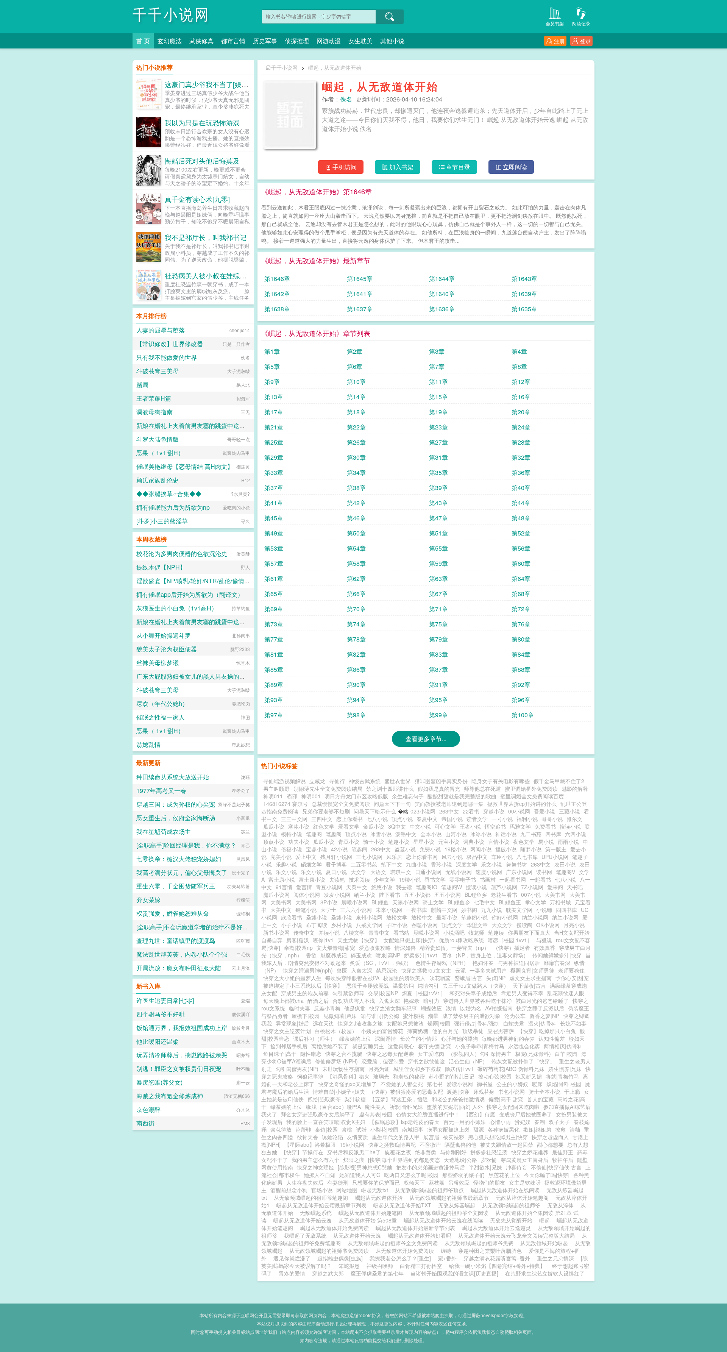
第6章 (354, 366)
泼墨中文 (406, 834)
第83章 (438, 654)
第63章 (438, 578)
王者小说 (470, 826)
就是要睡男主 (368, 1046)
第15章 (438, 396)
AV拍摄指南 (499, 1008)
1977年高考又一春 (161, 790)
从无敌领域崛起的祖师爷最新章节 (450, 1197)
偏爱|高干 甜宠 (505, 1099)
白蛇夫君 (513, 1023)
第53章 (273, 548)
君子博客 (336, 864)
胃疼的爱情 (292, 1273)
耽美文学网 (519, 909)
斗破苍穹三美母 (157, 371)
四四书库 (566, 909)
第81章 (273, 654)
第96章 (521, 699)
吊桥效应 (459, 1182)
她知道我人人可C (359, 1175)
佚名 (346, 99)
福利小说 (527, 819)
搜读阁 (524, 925)
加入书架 (401, 166)
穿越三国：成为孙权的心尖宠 (175, 804)
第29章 (273, 457)
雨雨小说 (568, 841)
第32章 (521, 457)
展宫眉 (431, 1137)
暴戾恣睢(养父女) (159, 1082)
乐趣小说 (286, 864)
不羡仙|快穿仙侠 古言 (556, 1167)
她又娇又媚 (528, 1076)
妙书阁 (469, 909)
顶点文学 (452, 925)
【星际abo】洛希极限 (310, 1144)
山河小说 (455, 834)
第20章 (521, 411)
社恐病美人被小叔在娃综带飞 (209, 275)
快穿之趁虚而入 (550, 1137)
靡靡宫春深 (557, 962)
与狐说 (544, 940)
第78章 (356, 639)
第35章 (438, 472)
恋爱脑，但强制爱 (383, 1061)
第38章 (356, 487)
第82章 (356, 654)
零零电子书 (462, 879)
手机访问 (344, 166)
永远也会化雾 (524, 1046)
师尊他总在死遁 (482, 788)
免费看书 (545, 826)
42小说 (339, 849)
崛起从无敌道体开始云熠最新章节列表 (323, 1205)
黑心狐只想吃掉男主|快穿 (498, 1137)
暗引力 (431, 1000)
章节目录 (458, 166)
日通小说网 (428, 872)
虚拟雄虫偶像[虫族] (340, 1258)
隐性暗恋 (310, 1053)
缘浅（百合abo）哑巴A (333, 1106)
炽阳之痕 (353, 1159)
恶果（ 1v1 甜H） (160, 452)
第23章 (438, 427)
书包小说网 (511, 1091)
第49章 (273, 533)
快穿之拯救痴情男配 (392, 1144)
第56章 (521, 548)
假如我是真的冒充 (439, 788)
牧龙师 (476, 932)
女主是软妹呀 (525, 1182)
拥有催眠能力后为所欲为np (173, 507)
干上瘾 (572, 1091)
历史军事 (265, 40)
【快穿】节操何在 (302, 1152)
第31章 (438, 457)
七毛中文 (484, 902)
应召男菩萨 (500, 1031)
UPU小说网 (554, 856)
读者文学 (477, 819)
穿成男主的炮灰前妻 (305, 993)
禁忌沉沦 (386, 970)
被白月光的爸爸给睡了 (542, 1000)
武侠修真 (201, 40)
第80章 (521, 639)
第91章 (438, 684)
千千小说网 (171, 14)
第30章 (356, 457)
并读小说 (329, 932)
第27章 (438, 442)
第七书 (435, 1084)
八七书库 (527, 856)
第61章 (273, 578)
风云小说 (452, 856)
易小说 (546, 841)
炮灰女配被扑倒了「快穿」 (523, 1061)
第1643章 (524, 278)
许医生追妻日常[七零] (165, 1000)
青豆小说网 (329, 887)
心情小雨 (500, 1122)
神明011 (273, 796)
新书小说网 (276, 932)
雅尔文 (574, 819)
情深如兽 (405, 947)
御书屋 (485, 1084)
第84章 (521, 654)
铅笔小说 (306, 909)
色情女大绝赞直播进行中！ (428, 1114)
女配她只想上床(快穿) (409, 940)
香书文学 (435, 879)
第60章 (521, 563)
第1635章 (524, 308)
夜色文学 (523, 841)
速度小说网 (489, 872)
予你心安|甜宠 (572, 978)
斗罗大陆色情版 (157, 439)
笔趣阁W (451, 887)
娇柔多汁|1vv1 (421, 955)
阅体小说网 (306, 894)
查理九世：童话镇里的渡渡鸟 (175, 940)
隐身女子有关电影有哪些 (500, 781)
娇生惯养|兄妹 (565, 1069)
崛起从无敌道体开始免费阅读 (336, 1228)
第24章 (521, 427)
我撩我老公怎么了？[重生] (400, 1258)
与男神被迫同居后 (519, 962)
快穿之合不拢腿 (343, 1053)
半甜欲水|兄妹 (485, 1167)
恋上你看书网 (422, 856)
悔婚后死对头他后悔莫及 (202, 160)
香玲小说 (441, 864)
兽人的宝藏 (540, 1099)
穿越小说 (493, 811)
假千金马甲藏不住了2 (559, 781)
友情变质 (357, 1137)
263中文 (449, 811)
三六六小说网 (356, 909)
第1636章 (442, 308)
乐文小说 (491, 864)
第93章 (273, 699)
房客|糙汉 (297, 940)
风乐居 (394, 856)
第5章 (272, 366)
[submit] (390, 16)
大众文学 (502, 925)
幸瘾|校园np (298, 947)
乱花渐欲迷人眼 (565, 993)
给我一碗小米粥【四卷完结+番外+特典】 (497, 1265)
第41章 (273, 502)
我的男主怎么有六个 (315, 1159)
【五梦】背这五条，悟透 (399, 1099)
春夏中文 (427, 819)
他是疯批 (354, 1008)
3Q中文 (397, 826)
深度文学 (466, 864)
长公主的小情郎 (418, 1038)
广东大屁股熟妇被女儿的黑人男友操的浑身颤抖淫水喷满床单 (218, 676)
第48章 (521, 518)
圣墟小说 (316, 917)
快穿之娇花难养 (529, 1152)
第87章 (438, 669)
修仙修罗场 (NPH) (336, 1061)
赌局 (142, 384)
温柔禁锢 (403, 985)
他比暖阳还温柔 (157, 1041)
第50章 (356, 533)
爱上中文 (306, 856)
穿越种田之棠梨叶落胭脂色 (490, 1250)
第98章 (356, 714)
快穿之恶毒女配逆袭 (390, 1053)
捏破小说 (505, 849)
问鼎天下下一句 (392, 803)
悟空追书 (495, 826)
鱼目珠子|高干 (279, 1053)
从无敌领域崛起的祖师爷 (512, 1205)
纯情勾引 (428, 985)
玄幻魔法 (170, 40)
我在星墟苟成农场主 (163, 831)
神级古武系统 (365, 781)
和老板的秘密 (409, 1076)
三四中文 (321, 819)
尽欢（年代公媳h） (162, 703)
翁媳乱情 (148, 744)
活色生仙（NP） (468, 1061)
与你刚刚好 (453, 1152)
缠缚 (446, 1250)
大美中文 (281, 909)
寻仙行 (337, 781)
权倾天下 (414, 1182)
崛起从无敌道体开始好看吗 (421, 1235)
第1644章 (442, 278)
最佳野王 (562, 1152)
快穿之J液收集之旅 (360, 1023)
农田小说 (565, 864)
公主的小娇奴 (512, 1084)
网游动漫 (329, 40)
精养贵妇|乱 (434, 947)
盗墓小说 (405, 849)
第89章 (273, 684)
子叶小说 (396, 925)
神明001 (311, 796)
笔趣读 (496, 932)
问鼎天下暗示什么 (375, 811)
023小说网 (422, 811)
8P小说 (328, 902)
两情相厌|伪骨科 (563, 1046)
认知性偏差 (551, 1038)
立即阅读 (515, 166)
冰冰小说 (480, 834)
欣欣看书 (291, 917)
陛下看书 (389, 894)
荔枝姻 (437, 1182)
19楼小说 (455, 849)
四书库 (553, 834)
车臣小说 (502, 856)
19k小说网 (352, 1144)
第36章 (521, 472)
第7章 (437, 366)
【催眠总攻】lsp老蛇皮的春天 (404, 1122)
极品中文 (477, 856)
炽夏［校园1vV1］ (424, 993)
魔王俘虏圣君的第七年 (377, 1273)
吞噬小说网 (424, 925)
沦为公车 (515, 1015)
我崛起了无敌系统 (306, 1235)
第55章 (438, 548)
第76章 (521, 624)
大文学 (359, 872)
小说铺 (544, 909)
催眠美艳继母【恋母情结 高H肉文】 (184, 466)
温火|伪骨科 (542, 1023)
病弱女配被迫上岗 (448, 1129)
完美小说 (281, 856)
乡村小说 (341, 925)
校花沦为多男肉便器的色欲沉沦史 (181, 553)
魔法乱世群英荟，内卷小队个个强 (181, 954)
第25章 (273, 442)
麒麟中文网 (444, 909)
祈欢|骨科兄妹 (406, 1106)
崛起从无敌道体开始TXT (403, 1205)
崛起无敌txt (376, 1190)
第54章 (356, 548)
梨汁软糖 (355, 1099)
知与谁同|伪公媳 (379, 1015)
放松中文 (421, 917)
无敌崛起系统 (317, 1212)
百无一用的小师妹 (464, 1122)
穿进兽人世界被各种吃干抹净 (477, 1000)
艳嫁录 (412, 1000)
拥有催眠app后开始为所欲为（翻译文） (189, 594)
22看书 (471, 811)
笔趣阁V (565, 872)
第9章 (272, 381)
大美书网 (555, 894)
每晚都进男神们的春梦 (508, 1038)
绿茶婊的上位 (355, 1038)
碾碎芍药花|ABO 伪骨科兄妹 (510, 1069)
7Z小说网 (532, 887)
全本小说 (431, 834)
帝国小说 (452, 819)
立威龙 (317, 781)
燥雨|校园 (438, 1023)
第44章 (521, 502)
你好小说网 (504, 917)
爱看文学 (348, 826)
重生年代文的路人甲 (396, 1137)
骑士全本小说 (544, 1091)
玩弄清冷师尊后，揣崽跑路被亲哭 (181, 1055)
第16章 (521, 396)
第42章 (356, 502)
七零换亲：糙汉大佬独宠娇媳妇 (178, 858)
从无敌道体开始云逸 (358, 1235)
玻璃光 (381, 1076)
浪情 (451, 1008)
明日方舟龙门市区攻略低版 (356, 796)
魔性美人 (375, 1106)
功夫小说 (298, 841)
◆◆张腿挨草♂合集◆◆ (168, 493)
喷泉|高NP (388, 955)
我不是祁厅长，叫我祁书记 (205, 237)
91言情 (284, 887)
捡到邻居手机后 (288, 1046)
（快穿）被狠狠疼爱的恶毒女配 (406, 1091)
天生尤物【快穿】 (358, 940)
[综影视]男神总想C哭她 (365, 1167)
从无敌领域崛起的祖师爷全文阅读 (450, 1212)
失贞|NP (495, 978)
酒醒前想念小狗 (288, 1190)
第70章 (356, 608)
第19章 (438, 411)
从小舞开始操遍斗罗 (163, 635)
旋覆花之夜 (398, 1152)
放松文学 (396, 917)
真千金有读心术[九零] (197, 199)
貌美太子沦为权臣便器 (166, 649)
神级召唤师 (380, 1265)
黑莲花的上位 (504, 1175)
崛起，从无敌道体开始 (334, 67)
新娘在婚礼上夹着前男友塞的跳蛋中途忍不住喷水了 (206, 425)
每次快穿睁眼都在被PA (352, 978)
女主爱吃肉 (431, 1053)
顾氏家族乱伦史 (157, 480)
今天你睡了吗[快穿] (546, 1175)
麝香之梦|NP (544, 1015)
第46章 (356, 518)
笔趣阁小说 (474, 917)
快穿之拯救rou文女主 (426, 970)
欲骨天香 (307, 1137)
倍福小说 (291, 849)
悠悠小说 (381, 887)
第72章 (521, 608)
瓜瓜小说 (273, 826)
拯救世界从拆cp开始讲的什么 (522, 803)
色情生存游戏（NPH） (442, 962)
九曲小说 (416, 864)
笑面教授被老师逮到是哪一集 (449, 803)
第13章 (273, 396)
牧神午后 (562, 1159)
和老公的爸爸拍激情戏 (458, 1099)
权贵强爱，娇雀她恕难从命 (172, 913)
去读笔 (337, 879)
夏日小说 (336, 872)
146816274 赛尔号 (285, 803)
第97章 (273, 714)
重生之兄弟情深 (555, 1258)
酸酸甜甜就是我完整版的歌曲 (461, 796)
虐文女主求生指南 (530, 978)
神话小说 (505, 834)
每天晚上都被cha (283, 1000)
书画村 (488, 879)
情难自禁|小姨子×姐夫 (339, 1091)
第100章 (523, 714)
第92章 (521, 684)
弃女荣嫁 (148, 899)
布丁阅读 (316, 925)
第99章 (438, 714)
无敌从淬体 (562, 1205)
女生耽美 (360, 40)
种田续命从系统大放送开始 (172, 777)
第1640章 (442, 293)
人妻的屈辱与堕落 (160, 330)
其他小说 (392, 40)
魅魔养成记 (333, 955)
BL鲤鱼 (379, 902)
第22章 (356, 427)
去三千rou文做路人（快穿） (476, 985)
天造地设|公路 (460, 1159)
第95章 (438, 699)
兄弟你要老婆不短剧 (326, 811)
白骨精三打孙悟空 (421, 1265)
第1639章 (524, 293)
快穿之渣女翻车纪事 (393, 1008)
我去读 (404, 887)
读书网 (544, 872)
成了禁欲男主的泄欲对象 (471, 1015)
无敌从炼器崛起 (458, 1205)
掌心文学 (535, 902)
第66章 (356, 593)
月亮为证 (379, 1069)
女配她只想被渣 (405, 1023)
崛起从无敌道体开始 (380, 1197)
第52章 (521, 533)
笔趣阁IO (426, 887)
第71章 (438, 608)
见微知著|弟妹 (340, 1015)
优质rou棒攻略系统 (461, 940)
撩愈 (560, 1129)
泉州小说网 (369, 917)
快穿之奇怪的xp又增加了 (347, 1084)
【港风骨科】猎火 (348, 1076)
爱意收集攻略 (375, 947)
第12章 (521, 381)
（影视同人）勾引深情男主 (480, 1053)
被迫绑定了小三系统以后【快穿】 (303, 985)
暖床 (537, 1084)
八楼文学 (354, 932)
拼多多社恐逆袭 (488, 1152)
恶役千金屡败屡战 (367, 985)
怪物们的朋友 (489, 1182)
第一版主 (555, 849)
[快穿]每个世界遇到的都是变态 (404, 1159)
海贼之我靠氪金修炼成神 (169, 1095)
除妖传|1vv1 (459, 1069)
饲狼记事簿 (310, 1076)
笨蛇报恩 (349, 1265)
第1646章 (277, 278)
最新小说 (446, 917)
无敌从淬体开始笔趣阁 (524, 1197)
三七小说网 (369, 856)
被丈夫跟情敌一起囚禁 (506, 1144)
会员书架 (555, 23)
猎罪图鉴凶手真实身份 (441, 781)
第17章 (273, 411)
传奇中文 (304, 932)
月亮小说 (574, 925)
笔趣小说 (398, 841)
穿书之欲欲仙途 (426, 1061)
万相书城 (560, 902)
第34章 (356, 472)
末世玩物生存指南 (343, 1069)
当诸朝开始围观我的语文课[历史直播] (454, 1273)
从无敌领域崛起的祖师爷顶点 (431, 1190)
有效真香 (544, 947)
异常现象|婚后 (292, 1023)
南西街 (145, 1123)
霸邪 (292, 796)
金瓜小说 (373, 826)
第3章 (437, 351)
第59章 (438, 563)
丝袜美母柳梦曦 (157, 662)
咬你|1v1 (323, 940)
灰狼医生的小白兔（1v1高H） (176, 608)
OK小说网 (548, 925)
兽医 (342, 970)
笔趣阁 (314, 834)
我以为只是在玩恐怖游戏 (202, 122)
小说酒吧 (454, 932)
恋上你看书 (349, 819)
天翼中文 (356, 887)
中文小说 (420, 826)
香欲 (311, 955)
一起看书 (540, 879)
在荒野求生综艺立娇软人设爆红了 (545, 1273)
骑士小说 (373, 841)
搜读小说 (570, 826)
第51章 (438, 533)
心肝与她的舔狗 (459, 1038)
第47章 (438, 518)
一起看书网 (512, 879)
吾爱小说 (544, 811)
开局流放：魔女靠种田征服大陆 (178, 967)
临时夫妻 (299, 1008)
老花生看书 (504, 894)
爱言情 (304, 887)
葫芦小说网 (504, 887)
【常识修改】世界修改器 (169, 343)
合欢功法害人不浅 (353, 1000)
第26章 (356, 442)
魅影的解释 (575, 788)
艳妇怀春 (483, 962)
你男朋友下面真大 (529, 932)
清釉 (574, 1129)
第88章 (521, 669)
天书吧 (575, 887)
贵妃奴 (522, 1122)
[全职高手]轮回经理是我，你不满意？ (186, 845)
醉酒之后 (318, 1000)
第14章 (356, 396)
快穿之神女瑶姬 (315, 1167)
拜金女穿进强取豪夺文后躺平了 (318, 1114)
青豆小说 (348, 841)
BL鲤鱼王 (510, 902)
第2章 (354, 351)
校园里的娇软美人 (404, 978)
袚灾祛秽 (453, 1137)
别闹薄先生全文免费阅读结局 (327, 788)
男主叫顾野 (276, 788)
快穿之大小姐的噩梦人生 (292, 978)
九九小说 (491, 909)
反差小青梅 (327, 1008)
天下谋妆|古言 (529, 985)
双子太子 (559, 1122)
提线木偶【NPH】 (161, 567)
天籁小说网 (405, 902)
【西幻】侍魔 (479, 1114)
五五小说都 (417, 894)
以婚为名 (470, 1008)
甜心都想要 (550, 1144)
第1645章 (360, 278)
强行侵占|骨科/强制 (476, 1023)
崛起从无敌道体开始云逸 (304, 1220)
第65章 (273, 593)
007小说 (531, 894)
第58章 (356, 563)
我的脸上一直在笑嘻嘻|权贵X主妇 (325, 1122)
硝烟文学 (311, 864)
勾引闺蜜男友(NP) (297, 1069)
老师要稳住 (571, 970)
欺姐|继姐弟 (537, 1129)
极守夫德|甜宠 (434, 1046)
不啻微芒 (430, 1144)
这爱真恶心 (401, 1046)
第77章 (273, 639)
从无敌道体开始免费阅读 (406, 1250)
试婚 (361, 1129)
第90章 (356, 684)
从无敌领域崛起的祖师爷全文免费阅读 (394, 1243)
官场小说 (321, 1190)
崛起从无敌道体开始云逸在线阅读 (445, 1220)
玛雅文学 (520, 826)
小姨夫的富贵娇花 (382, 1031)
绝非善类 (425, 1152)
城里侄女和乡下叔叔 (417, 1069)
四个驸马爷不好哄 (160, 1014)
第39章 (438, 487)
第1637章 (360, 308)
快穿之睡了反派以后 (540, 1008)
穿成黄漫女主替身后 (524, 1159)
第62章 (356, 578)
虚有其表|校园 (375, 1114)
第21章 (273, 427)
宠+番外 (447, 1258)
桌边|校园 (326, 1129)
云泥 (460, 970)
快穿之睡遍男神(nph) (308, 970)
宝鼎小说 (316, 849)
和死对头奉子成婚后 (473, 993)
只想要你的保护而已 (376, 1182)
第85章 (273, 669)
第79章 (438, 639)
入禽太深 (361, 970)
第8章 (519, 366)
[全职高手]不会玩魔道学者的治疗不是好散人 (195, 927)
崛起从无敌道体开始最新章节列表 (417, 1228)
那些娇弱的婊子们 (463, 1175)
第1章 (272, 351)
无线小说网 (458, 872)
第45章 (273, 518)
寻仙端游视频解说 (284, 781)
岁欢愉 (489, 1159)
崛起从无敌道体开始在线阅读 (507, 1190)
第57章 (273, 563)
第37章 (273, 487)
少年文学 (384, 879)
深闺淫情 (385, 1038)
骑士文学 (433, 902)
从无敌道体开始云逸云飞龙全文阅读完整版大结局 (518, 1235)
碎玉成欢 (361, 955)
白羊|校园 (566, 1053)
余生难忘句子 (408, 796)
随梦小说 (530, 849)
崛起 (546, 1220)
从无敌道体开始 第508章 (369, 1220)
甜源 (478, 1129)
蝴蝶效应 (431, 1008)
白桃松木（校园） (336, 1031)
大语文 (378, 872)
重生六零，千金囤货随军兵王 (175, 886)
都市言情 (233, 40)
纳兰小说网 (535, 917)
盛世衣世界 (397, 781)
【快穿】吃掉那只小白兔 (547, 1031)
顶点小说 (402, 819)
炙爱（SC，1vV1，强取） (381, 962)
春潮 (539, 1122)
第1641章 (360, 293)
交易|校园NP (383, 993)
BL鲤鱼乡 (476, 894)
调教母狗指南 (154, 411)
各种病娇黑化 (504, 1129)
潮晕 (433, 1015)
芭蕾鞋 (303, 1129)
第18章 (356, 411)
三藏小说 (569, 811)
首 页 (143, 40)
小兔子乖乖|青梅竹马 (479, 1046)
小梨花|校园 (384, 1129)
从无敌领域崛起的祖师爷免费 (480, 1243)
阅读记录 (581, 23)
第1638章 (277, 308)
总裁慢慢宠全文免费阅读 (341, 803)
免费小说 (430, 849)
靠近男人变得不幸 (522, 993)
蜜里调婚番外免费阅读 (531, 788)
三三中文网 (294, 819)
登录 (585, 41)
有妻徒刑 (337, 1182)
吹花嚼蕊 (440, 978)
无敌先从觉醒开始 (512, 1220)
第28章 (521, 442)
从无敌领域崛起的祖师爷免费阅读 (330, 1250)
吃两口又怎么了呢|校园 (411, 1175)
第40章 (521, 487)
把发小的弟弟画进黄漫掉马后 (430, 1167)
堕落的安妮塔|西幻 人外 (455, 1106)
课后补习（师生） (314, 1038)
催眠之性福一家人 (160, 717)
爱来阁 (555, 887)
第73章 (273, 624)
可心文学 (445, 826)
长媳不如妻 (573, 1023)
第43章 (438, 502)
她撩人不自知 (319, 1175)
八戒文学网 (369, 925)
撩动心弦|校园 (495, 1076)
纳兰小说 (364, 894)
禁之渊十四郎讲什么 (390, 788)
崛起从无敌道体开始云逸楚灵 (498, 1228)
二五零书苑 (364, 864)
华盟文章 (477, 925)
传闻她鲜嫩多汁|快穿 (557, 955)
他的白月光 (445, 1031)
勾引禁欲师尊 (348, 993)
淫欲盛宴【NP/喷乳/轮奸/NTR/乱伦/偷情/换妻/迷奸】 (207, 580)
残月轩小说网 (336, 856)
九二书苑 (530, 834)
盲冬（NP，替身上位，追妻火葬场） (485, 955)
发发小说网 (337, 894)
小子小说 (291, 925)
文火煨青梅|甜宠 (336, 947)
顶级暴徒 (473, 1031)
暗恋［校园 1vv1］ (510, 940)
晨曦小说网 (354, 902)
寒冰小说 (298, 826)
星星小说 (423, 841)
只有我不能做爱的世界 (166, 357)
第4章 (519, 351)
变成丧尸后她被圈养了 (525, 1114)
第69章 (273, 608)
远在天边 (323, 1023)
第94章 (356, 699)
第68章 (521, 593)
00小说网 (519, 811)
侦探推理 (297, 40)
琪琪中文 (400, 872)
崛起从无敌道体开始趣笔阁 (372, 1212)
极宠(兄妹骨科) (533, 1053)
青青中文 (379, 932)
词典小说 (473, 841)
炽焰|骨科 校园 (563, 1084)
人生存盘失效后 (304, 1182)
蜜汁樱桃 (413, 1015)
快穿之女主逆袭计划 (287, 1031)
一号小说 (502, 819)
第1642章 (277, 293)
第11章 (438, 381)
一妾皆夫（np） (470, 947)
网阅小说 (480, 849)
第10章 (356, 381)
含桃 (347, 1129)
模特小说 (291, 834)
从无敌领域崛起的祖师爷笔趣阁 (312, 1197)
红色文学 (323, 826)
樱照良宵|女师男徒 (532, 970)
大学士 (328, 909)
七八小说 (377, 819)
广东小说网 (519, 872)
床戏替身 (484, 1091)
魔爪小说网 (276, 894)
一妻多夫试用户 (488, 970)
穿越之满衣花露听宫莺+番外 (496, 1258)
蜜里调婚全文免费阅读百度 (532, 796)
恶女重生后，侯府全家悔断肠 (175, 817)
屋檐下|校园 (306, 1015)
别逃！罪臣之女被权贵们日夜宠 (178, 1068)
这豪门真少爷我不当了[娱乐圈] (211, 84)
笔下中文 (391, 864)
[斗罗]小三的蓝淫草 (162, 521)
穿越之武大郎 (328, 1273)
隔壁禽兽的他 (460, 1144)
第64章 (521, 578)
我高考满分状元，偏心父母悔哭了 (181, 872)
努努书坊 (516, 864)
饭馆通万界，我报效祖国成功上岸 (181, 1027)
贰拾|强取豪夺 (324, 1099)
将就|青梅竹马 (562, 1076)
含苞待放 (281, 1129)
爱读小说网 (459, 1084)
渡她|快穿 (458, 1091)
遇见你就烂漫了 (291, 1258)
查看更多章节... (426, 738)
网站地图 (346, 1190)
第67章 (438, 593)
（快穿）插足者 (511, 947)
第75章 (438, 624)
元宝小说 (448, 841)
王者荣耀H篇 (153, 398)
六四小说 (575, 834)
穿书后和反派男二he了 (354, 1152)
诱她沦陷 (332, 1137)
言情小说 (498, 841)
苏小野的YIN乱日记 (451, 1076)
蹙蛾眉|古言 (468, 978)
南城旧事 (412, 1129)
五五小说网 (447, 894)
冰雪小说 (381, 834)
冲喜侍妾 (516, 1167)
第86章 (356, 669)
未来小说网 (389, 909)
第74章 (356, 624)
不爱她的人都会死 (402, 1084)
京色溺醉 (148, 1109)
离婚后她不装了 (329, 1046)
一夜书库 (416, 909)
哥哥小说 (552, 819)
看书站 (401, 932)
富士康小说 (281, 879)
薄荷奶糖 (417, 1031)
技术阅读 (359, 879)
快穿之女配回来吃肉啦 (513, 1106)
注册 (559, 41)
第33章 (273, 472)
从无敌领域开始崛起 (545, 1243)
